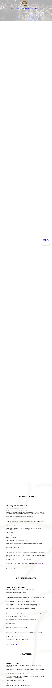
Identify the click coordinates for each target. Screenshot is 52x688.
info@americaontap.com (40, 563)
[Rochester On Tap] (25, 3)
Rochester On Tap (36, 8)
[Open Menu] (50, 4)
